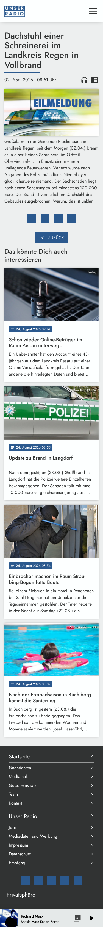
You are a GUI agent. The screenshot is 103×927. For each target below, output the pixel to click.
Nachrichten (20, 767)
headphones (84, 80)
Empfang (17, 863)
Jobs (12, 827)
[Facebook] (38, 880)
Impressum (18, 845)
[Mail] (25, 880)
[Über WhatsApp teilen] (58, 218)
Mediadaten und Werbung (33, 836)
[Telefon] (64, 880)
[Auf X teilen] (45, 218)
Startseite (19, 757)
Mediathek (18, 776)
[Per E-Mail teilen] (71, 218)
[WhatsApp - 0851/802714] (78, 880)
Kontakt (15, 803)
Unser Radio (23, 816)
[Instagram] (51, 880)
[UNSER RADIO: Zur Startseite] (44, 11)
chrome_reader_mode (94, 80)
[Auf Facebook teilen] (31, 218)
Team (13, 794)
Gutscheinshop (22, 785)
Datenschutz (20, 854)
